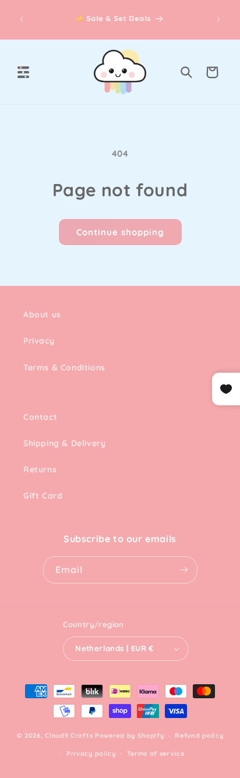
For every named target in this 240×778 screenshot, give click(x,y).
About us (42, 314)
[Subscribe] (184, 570)
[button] (23, 72)
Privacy (38, 340)
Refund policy (199, 735)
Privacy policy (91, 753)
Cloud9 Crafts (69, 735)
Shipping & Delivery (64, 443)
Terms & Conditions (64, 367)
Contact (40, 417)
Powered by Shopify (129, 735)
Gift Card (42, 495)
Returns (40, 469)
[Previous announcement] (21, 19)
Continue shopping (120, 232)
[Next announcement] (218, 19)
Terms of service (156, 753)
